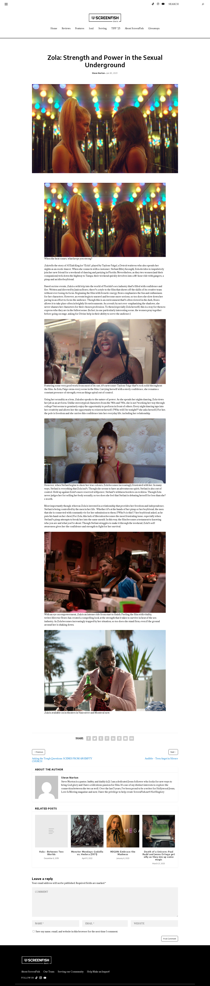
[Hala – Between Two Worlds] (51, 831)
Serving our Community (71, 972)
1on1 (91, 28)
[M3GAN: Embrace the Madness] (123, 831)
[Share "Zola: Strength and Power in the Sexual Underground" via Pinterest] (107, 738)
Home (54, 28)
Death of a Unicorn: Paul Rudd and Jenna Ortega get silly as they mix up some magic (159, 855)
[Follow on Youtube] (45, 978)
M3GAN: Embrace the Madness (122, 853)
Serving (102, 28)
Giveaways (154, 28)
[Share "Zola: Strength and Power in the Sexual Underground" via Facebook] (88, 738)
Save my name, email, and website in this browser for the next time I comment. (77, 931)
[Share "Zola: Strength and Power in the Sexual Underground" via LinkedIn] (113, 738)
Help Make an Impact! (98, 972)
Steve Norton (98, 73)
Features (79, 28)
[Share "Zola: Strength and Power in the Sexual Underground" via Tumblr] (101, 738)
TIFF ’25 (115, 28)
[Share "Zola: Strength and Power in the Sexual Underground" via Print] (132, 738)
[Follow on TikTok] (36, 978)
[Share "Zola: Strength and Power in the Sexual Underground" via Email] (125, 738)
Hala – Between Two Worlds (51, 853)
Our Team (48, 972)
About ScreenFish (134, 28)
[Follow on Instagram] (40, 978)
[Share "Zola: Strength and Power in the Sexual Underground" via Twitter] (95, 738)
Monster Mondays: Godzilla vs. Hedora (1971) (87, 853)
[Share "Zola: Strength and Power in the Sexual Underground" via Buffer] (119, 738)
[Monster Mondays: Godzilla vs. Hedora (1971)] (87, 831)
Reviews (66, 28)
